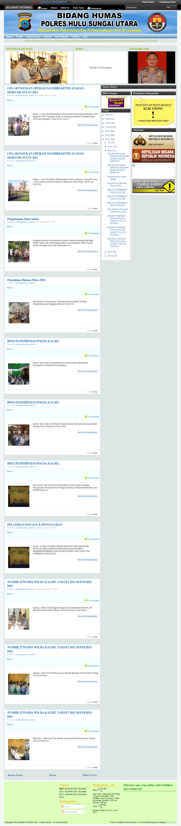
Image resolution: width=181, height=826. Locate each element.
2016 (108, 119)
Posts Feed (148, 2)
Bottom (2, 823)
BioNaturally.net (151, 822)
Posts (66, 807)
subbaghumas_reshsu (25, 95)
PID (85, 36)
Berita (95, 143)
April (110, 252)
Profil (19, 36)
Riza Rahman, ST (132, 822)
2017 (108, 115)
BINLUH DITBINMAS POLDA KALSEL (33, 341)
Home (44, 8)
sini (57, 2)
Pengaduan (96, 8)
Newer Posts (15, 775)
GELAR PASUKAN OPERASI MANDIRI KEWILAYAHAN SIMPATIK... (118, 157)
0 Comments (93, 107)
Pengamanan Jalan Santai (23, 218)
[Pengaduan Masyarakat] (153, 126)
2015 (108, 123)
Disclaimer (172, 822)
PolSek (47, 36)
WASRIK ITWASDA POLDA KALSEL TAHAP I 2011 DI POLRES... (116, 220)
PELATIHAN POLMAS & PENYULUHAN (34, 524)
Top (2, 819)
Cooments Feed (167, 2)
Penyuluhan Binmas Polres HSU (26, 280)
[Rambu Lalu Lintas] (153, 193)
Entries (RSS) (45, 822)
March (111, 256)
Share (9, 100)
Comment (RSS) (60, 822)
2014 (108, 127)
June (110, 146)
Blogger (162, 822)
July (110, 142)
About (54, 8)
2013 (108, 131)
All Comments (70, 812)
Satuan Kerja (33, 36)
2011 (108, 139)
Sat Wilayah (61, 36)
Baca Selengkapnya (87, 125)
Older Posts (90, 775)
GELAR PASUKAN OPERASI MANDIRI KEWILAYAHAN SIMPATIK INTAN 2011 (45, 90)
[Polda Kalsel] (153, 162)
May (110, 150)
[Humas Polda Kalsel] (153, 177)
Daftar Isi (65, 8)
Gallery (76, 36)
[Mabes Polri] (153, 147)
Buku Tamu (78, 8)
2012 (108, 135)
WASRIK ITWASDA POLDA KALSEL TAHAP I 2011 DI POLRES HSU (49, 584)
